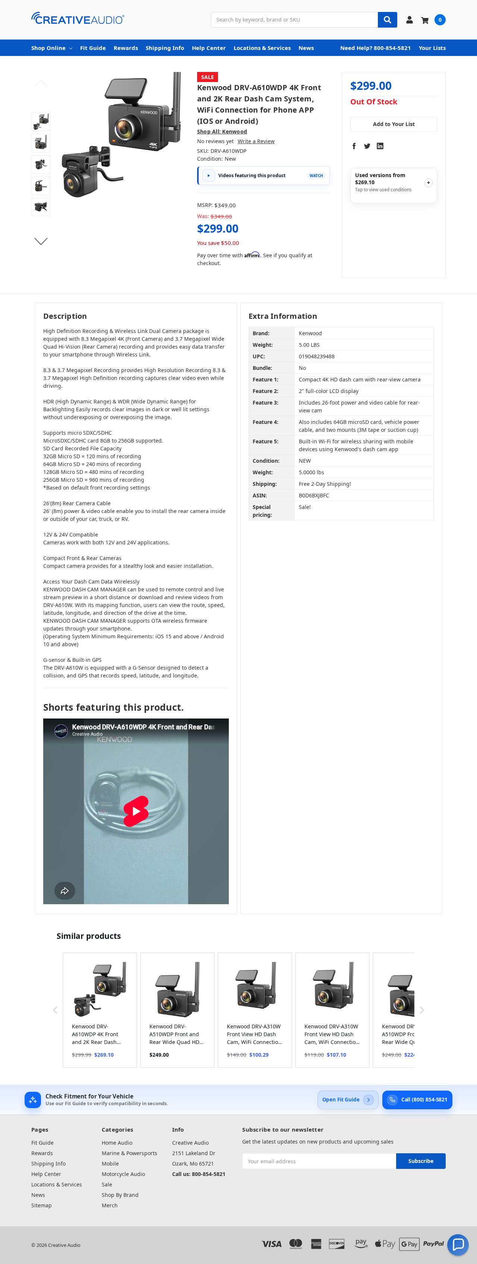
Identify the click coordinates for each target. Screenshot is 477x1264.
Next (41, 241)
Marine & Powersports (129, 1153)
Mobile (110, 1163)
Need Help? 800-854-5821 (375, 47)
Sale (107, 1184)
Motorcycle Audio (123, 1173)
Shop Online (48, 47)
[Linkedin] (380, 146)
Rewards (126, 47)
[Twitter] (367, 146)
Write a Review (256, 141)
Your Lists (432, 47)
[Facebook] (354, 146)
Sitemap (41, 1205)
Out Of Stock (373, 102)
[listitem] (100, 1010)
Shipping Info (165, 47)
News (306, 47)
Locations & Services (262, 47)
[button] (55, 1010)
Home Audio (117, 1142)
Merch (110, 1205)
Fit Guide (93, 47)
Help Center (209, 47)
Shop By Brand (120, 1194)
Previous (41, 83)
